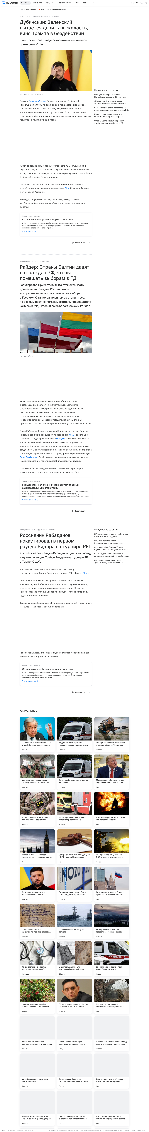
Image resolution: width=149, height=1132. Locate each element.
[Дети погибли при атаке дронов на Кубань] (74, 772)
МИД (71, 435)
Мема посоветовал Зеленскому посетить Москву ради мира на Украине (109, 115)
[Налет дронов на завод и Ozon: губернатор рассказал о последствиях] (74, 809)
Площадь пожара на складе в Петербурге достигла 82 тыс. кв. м (110, 95)
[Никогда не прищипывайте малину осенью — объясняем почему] (37, 996)
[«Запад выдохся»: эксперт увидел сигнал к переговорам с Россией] (37, 846)
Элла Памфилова (28, 457)
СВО (43, 9)
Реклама (20, 1130)
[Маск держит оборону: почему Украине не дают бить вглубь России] (111, 772)
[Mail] (3, 3)
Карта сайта (141, 1130)
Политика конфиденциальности (90, 1130)
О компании (11, 1130)
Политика (55, 16)
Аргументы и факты (40, 16)
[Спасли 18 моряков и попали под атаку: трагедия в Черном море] (111, 1033)
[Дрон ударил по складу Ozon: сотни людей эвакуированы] (74, 884)
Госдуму (60, 438)
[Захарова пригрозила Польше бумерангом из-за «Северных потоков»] (111, 884)
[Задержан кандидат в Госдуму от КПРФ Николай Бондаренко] (74, 846)
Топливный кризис (58, 9)
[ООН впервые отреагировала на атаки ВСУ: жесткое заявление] (37, 734)
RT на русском (39, 529)
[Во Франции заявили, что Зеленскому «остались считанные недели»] (37, 884)
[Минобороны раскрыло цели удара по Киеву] (37, 1071)
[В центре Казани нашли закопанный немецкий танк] (74, 958)
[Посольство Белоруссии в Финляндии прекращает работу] (111, 1108)
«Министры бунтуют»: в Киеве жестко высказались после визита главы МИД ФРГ (110, 102)
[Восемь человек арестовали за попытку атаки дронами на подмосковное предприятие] (37, 809)
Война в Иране (30, 9)
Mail (3, 1130)
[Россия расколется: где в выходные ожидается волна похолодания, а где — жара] (74, 1033)
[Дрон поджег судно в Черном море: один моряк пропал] (111, 1071)
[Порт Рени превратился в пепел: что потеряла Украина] (111, 809)
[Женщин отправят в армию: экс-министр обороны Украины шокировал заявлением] (111, 734)
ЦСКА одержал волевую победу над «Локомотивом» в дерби (111, 535)
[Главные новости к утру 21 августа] (74, 921)
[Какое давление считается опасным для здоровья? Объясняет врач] (37, 958)
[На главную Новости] (11, 3)
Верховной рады (37, 101)
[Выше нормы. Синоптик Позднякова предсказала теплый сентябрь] (74, 1071)
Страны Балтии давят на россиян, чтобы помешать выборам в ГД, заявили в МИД (110, 122)
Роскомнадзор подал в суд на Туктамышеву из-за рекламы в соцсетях (108, 561)
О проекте (52, 1130)
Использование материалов (112, 1130)
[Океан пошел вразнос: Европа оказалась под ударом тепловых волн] (74, 1108)
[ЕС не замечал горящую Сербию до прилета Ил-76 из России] (74, 996)
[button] (56, 71)
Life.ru (36, 261)
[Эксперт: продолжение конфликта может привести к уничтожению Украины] (111, 996)
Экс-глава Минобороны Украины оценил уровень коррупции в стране (111, 548)
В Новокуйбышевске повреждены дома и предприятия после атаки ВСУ (111, 109)
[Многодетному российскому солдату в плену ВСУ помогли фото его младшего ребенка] (37, 772)
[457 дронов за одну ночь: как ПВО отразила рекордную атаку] (111, 846)
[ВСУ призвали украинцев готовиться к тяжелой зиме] (111, 921)
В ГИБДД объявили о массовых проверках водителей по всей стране (111, 555)
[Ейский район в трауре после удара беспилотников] (111, 958)
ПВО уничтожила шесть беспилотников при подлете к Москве (108, 541)
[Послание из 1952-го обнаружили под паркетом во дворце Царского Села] (37, 921)
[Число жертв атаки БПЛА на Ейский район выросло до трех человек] (37, 1108)
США (67, 188)
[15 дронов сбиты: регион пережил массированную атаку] (74, 734)
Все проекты (29, 1130)
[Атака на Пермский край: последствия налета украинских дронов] (37, 1033)
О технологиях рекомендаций (67, 1130)
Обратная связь (129, 1130)
